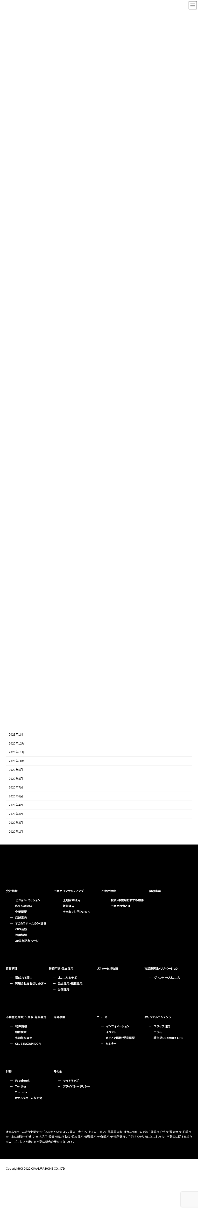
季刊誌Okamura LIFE (168, 1038)
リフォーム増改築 (107, 968)
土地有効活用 (71, 900)
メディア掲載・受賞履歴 (120, 1038)
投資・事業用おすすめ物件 (127, 900)
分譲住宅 (64, 989)
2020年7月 (16, 787)
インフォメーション (117, 1026)
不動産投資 (108, 891)
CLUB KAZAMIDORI (28, 1043)
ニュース (102, 1017)
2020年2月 (16, 823)
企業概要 (21, 911)
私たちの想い (23, 906)
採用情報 (21, 935)
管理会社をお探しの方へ (31, 983)
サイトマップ (70, 1080)
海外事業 (59, 1017)
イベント (111, 1032)
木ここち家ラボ (67, 977)
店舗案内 (21, 917)
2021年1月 (16, 734)
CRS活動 (21, 929)
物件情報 (21, 1026)
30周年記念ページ (27, 940)
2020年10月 (17, 761)
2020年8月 (16, 778)
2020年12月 (17, 743)
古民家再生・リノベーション (161, 968)
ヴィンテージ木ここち (167, 977)
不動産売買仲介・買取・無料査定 (26, 1017)
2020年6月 (16, 796)
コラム (158, 1032)
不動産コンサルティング (69, 891)
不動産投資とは (120, 906)
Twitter (20, 1086)
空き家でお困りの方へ (76, 911)
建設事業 (155, 891)
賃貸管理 (11, 968)
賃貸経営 (68, 906)
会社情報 (12, 891)
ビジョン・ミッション (27, 900)
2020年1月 (16, 831)
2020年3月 (16, 814)
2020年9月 (16, 770)
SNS (9, 1071)
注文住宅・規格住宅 (70, 983)
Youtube (21, 1092)
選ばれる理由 (23, 977)
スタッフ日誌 (162, 1026)
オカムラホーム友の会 (28, 1098)
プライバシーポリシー (76, 1086)
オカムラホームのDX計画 (30, 923)
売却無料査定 (23, 1038)
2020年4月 (16, 805)
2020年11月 (17, 752)
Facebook (22, 1080)
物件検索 (21, 1032)
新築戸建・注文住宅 (61, 968)
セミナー (111, 1043)
